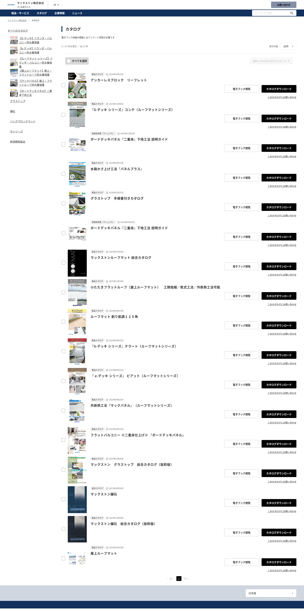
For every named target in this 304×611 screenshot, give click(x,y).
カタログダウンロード (279, 89)
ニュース (77, 13)
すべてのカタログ (18, 30)
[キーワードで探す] (291, 13)
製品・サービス (20, 13)
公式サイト (25, 6)
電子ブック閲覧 (241, 89)
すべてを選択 (79, 61)
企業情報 (59, 13)
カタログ (42, 13)
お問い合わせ (283, 4)
